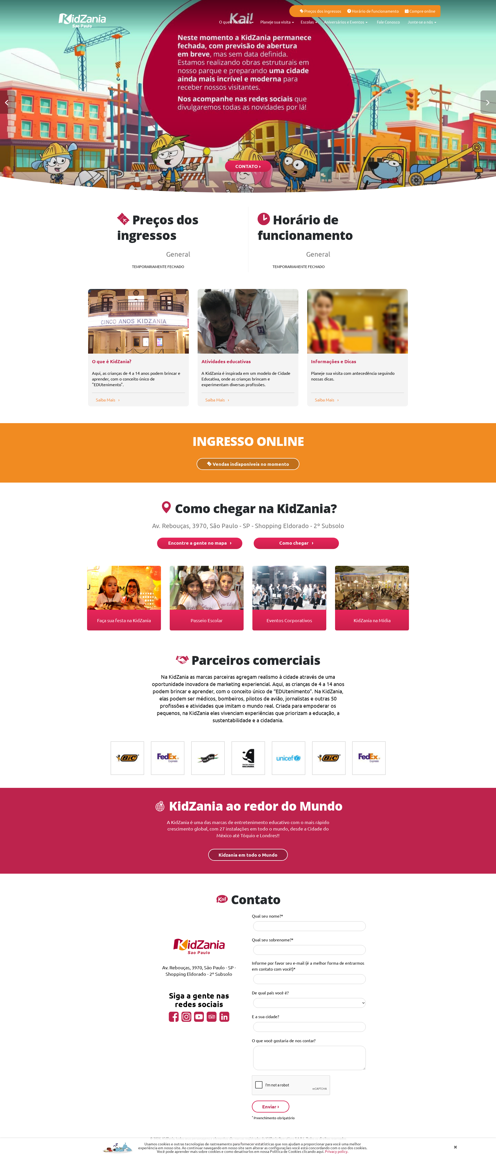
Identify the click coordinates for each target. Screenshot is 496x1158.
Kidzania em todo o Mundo (248, 855)
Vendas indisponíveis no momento (250, 464)
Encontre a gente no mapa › (199, 543)
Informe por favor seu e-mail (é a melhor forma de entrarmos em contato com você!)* (308, 965)
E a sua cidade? (265, 1016)
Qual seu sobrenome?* (272, 939)
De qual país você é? (270, 992)
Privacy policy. (336, 1151)
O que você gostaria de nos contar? (283, 1040)
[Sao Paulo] (83, 13)
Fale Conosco (388, 21)
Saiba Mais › (108, 399)
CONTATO (247, 166)
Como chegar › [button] (296, 543)
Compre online (422, 11)
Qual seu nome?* (267, 915)
